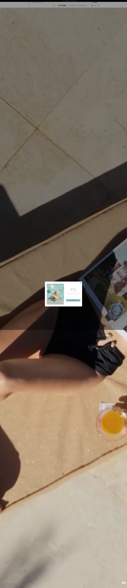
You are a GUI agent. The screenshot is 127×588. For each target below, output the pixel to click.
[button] (73, 300)
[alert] (63, 294)
